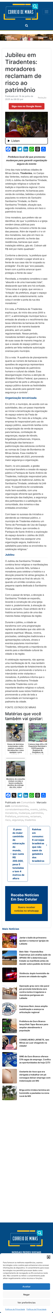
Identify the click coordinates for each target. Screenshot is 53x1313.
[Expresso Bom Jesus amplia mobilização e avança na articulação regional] (9, 1009)
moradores (11, 812)
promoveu (23, 816)
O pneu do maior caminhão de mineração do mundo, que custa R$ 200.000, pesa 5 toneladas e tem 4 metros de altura (19, 854)
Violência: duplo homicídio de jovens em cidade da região (34, 975)
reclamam (35, 816)
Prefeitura (10, 816)
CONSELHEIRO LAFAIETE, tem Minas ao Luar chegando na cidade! (34, 1042)
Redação (42, 97)
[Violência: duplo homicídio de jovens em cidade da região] (9, 975)
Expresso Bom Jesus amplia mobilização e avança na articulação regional (33, 1009)
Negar (26, 1294)
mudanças (24, 812)
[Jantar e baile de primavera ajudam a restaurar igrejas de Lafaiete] (9, 940)
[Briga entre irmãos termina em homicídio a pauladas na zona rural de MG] (9, 1093)
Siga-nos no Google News (27, 106)
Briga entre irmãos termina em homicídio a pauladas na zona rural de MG (34, 1093)
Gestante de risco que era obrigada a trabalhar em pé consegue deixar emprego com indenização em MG (34, 1076)
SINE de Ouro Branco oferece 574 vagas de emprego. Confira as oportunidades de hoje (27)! (35, 1059)
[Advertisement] (26, 1128)
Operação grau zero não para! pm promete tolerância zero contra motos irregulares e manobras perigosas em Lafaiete (34, 992)
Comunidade (28, 802)
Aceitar (26, 1286)
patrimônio (37, 812)
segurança (17, 819)
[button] (48, 1256)
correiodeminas (19, 805)
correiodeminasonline (17, 809)
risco (8, 819)
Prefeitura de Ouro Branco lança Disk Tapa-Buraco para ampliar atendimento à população (33, 1026)
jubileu (43, 809)
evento (34, 809)
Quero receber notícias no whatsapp (26, 909)
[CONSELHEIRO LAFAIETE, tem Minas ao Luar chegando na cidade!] (9, 1042)
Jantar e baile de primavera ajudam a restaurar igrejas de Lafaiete (34, 940)
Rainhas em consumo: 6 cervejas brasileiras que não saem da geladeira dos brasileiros (38, 845)
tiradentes (30, 819)
